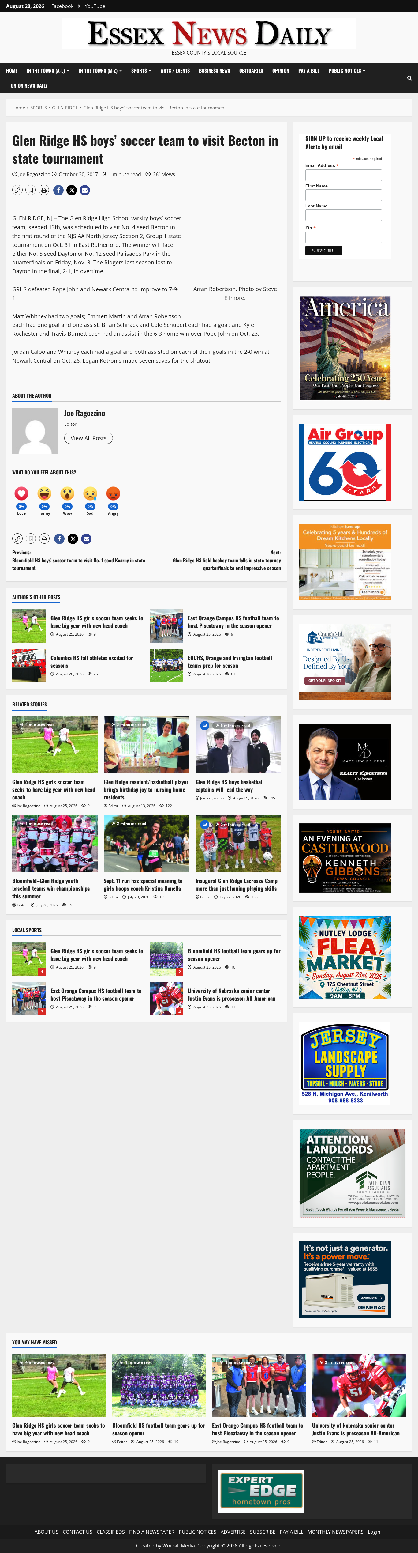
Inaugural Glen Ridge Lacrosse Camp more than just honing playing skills (237, 884)
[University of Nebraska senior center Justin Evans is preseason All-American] (359, 1385)
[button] (409, 78)
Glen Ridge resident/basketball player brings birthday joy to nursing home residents (146, 789)
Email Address (322, 165)
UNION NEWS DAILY (29, 85)
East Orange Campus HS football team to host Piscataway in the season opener (166, 626)
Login (374, 1531)
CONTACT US (77, 1531)
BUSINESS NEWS (214, 70)
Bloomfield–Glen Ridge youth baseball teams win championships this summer (51, 888)
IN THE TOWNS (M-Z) (98, 70)
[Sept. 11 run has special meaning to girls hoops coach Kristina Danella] (146, 843)
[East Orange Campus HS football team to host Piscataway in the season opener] (259, 1385)
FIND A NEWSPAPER (151, 1531)
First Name (316, 185)
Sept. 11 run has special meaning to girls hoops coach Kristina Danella (143, 884)
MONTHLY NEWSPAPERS (336, 1531)
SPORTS (139, 70)
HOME (11, 70)
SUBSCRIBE (262, 1531)
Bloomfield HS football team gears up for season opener (166, 959)
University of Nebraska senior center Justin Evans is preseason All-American (166, 998)
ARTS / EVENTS (175, 70)
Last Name (316, 205)
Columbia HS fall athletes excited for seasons (29, 665)
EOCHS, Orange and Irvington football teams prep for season (166, 665)
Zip (310, 228)
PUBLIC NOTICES (197, 1531)
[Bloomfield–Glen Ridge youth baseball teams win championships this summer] (55, 843)
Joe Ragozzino (34, 174)
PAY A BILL (308, 70)
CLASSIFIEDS (111, 1531)
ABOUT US (46, 1531)
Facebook (62, 6)
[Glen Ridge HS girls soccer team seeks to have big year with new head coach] (55, 744)
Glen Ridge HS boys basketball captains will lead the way (230, 785)
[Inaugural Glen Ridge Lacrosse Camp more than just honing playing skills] (238, 843)
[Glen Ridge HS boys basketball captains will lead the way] (238, 744)
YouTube (95, 6)
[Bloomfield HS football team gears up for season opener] (159, 1385)
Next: (227, 560)
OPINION (280, 70)
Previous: (78, 560)
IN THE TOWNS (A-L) (46, 70)
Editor (113, 805)
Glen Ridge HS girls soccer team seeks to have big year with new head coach (29, 626)
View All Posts (88, 438)
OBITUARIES (251, 70)
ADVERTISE (233, 1531)
